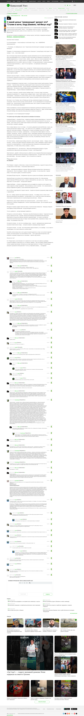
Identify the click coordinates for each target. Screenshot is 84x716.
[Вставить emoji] (30, 583)
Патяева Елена (59, 222)
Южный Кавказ (9, 11)
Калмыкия (67, 8)
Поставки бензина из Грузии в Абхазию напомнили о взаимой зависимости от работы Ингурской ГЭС (64, 58)
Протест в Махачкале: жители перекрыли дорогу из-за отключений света (65, 654)
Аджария (12, 8)
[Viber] (5, 24)
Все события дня (73, 613)
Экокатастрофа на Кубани (72, 13)
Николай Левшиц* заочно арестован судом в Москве (66, 146)
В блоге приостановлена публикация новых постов (67, 20)
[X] (5, 26)
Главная (8, 15)
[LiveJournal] (5, 30)
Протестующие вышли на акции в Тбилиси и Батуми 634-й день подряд (66, 125)
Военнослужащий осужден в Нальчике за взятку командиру (56, 601)
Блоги (43, 1)
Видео (48, 1)
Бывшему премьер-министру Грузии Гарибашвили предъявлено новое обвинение (66, 80)
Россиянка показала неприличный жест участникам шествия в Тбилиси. (63, 698)
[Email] (5, 31)
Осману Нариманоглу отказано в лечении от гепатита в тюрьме (50, 630)
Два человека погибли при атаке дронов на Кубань (68, 630)
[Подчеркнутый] (24, 583)
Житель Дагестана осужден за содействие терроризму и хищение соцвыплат (57, 605)
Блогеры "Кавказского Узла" (15, 15)
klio (18, 546)
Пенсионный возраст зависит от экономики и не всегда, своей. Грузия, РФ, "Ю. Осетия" (68, 31)
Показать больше (42, 701)
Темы (14, 1)
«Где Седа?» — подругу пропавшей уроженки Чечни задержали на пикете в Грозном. (26, 673)
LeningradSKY (17, 480)
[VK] (5, 18)
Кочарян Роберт (59, 190)
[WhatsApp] (5, 22)
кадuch (16, 357)
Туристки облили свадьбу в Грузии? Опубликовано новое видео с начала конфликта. (65, 675)
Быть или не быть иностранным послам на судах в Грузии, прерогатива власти (67, 38)
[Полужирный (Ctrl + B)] (20, 583)
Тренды (18, 1)
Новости (9, 1)
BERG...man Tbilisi (24, 15)
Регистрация (23, 594)
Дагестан (50, 8)
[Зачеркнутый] (27, 583)
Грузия (47, 8)
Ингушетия (55, 8)
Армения (25, 8)
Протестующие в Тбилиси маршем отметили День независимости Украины (66, 104)
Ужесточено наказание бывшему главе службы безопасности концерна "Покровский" (58, 610)
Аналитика (24, 1)
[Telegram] (5, 20)
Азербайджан (21, 8)
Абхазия (8, 8)
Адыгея (16, 8)
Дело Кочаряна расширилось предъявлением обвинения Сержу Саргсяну (14, 631)
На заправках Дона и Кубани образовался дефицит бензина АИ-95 (33, 630)
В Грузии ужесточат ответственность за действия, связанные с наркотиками (66, 27)
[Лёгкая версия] (72, 1)
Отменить (48, 594)
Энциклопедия (32, 1)
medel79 (16, 271)
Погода (61, 1)
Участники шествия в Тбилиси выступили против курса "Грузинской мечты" (65, 165)
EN (76, 1)
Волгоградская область (40, 8)
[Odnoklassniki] (5, 28)
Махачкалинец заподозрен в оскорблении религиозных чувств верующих (24, 605)
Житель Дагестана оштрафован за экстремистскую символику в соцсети (24, 601)
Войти (75, 5)
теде (15, 257)
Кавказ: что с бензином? (12, 13)
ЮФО (14, 11)
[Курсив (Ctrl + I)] (22, 583)
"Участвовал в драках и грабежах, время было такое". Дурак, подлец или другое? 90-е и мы (68, 34)
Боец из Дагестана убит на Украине (15, 610)
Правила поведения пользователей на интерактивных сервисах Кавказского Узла (31, 713)
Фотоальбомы (55, 1)
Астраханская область (32, 8)
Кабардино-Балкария (61, 8)
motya (16, 499)
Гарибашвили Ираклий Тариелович (63, 206)
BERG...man (19, 265)
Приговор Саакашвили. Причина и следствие (68, 23)
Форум (39, 1)
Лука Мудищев (17, 399)
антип (16, 311)
